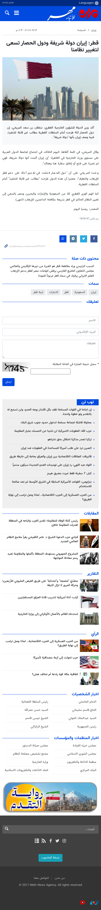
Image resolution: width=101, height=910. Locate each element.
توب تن (88, 402)
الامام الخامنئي (87, 701)
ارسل (8, 382)
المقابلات (91, 514)
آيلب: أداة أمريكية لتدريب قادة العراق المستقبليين (48, 597)
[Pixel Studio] (80, 903)
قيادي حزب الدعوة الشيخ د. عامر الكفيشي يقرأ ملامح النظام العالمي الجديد (42, 539)
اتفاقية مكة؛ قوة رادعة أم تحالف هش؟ (55, 674)
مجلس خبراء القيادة (84, 745)
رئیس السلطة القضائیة (34, 701)
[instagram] (64, 841)
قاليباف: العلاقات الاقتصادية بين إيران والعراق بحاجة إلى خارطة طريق (51, 456)
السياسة (81, 30)
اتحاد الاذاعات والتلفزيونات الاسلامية (26, 770)
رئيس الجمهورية (86, 726)
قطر (66, 292)
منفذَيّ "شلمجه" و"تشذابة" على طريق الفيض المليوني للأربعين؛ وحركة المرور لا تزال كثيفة (40, 583)
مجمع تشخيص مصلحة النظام (30, 754)
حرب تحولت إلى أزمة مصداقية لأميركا (55, 657)
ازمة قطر (38, 292)
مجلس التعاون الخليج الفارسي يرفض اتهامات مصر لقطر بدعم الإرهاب (52, 271)
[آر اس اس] (44, 841)
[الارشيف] (37, 841)
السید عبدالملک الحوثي (82, 718)
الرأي (95, 634)
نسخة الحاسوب (50, 857)
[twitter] (57, 841)
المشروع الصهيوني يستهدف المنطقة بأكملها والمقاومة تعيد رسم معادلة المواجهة (43, 556)
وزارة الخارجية (40, 762)
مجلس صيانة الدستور (35, 745)
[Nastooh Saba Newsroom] (92, 903)
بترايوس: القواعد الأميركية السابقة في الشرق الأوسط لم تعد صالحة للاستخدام (52, 484)
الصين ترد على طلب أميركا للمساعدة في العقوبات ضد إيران (56, 448)
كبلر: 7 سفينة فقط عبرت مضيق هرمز (69, 473)
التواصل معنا (41, 878)
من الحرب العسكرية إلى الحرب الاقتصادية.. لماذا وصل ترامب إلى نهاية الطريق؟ (50, 497)
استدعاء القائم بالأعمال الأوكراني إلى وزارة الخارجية (48, 614)
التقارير (93, 574)
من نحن (60, 878)
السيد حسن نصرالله (36, 710)
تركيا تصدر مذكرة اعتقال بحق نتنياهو (70, 439)
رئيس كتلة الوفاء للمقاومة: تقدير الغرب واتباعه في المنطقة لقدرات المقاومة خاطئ (43, 523)
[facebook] (50, 841)
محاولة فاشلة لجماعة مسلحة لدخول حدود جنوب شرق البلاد (56, 422)
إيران (93, 30)
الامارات (53, 292)
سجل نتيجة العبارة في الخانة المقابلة (76, 364)
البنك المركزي (88, 770)
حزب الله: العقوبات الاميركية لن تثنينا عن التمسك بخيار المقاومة (53, 431)
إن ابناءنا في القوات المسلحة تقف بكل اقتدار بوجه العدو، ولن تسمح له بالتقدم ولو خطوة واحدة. (49, 412)
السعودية (79, 292)
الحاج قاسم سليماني (84, 710)
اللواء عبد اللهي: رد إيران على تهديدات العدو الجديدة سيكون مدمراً (52, 465)
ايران (93, 292)
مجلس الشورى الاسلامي (81, 754)
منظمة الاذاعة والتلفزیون (81, 762)
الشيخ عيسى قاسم (36, 718)
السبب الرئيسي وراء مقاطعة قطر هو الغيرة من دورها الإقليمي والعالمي (52, 266)
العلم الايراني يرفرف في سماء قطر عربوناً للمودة (66, 276)
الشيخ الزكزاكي (39, 726)
